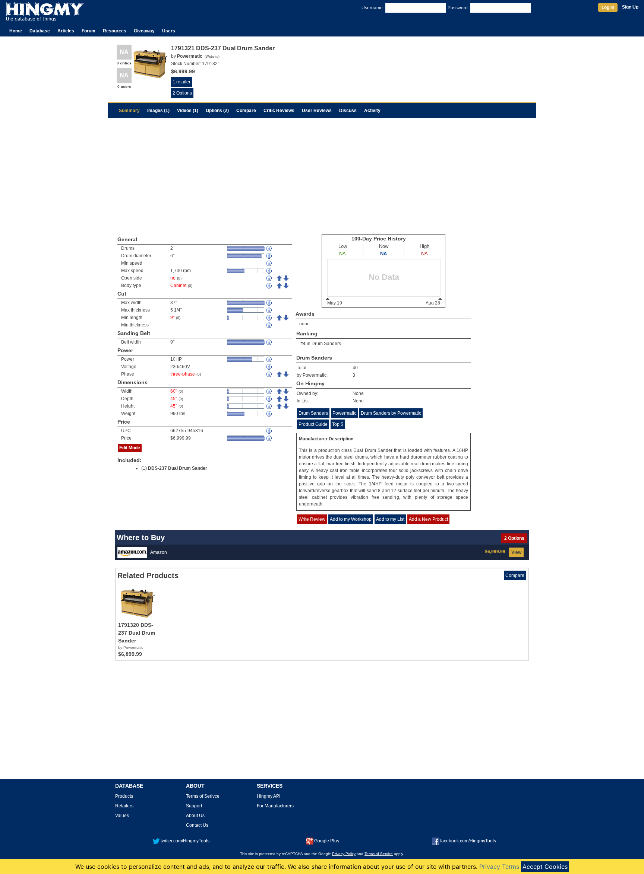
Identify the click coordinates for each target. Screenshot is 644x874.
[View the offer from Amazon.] (132, 552)
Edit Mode (129, 447)
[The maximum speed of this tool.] (269, 271)
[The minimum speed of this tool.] (269, 263)
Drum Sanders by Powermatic (391, 413)
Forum (88, 31)
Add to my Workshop (351, 519)
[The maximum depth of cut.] (269, 325)
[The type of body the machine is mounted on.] (269, 285)
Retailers (124, 805)
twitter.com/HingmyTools (185, 840)
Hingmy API (268, 796)
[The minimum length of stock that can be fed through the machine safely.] (269, 317)
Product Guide (313, 424)
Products (124, 796)
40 (355, 367)
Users (168, 31)
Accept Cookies (545, 866)
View (516, 552)
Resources (114, 31)
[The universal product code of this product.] (269, 431)
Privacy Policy (344, 854)
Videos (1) (187, 110)
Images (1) (158, 110)
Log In (608, 7)
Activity (372, 110)
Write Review (312, 519)
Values (122, 815)
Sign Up (630, 7)
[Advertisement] (322, 174)
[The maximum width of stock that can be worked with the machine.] (269, 303)
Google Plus (326, 840)
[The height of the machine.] (269, 406)
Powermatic (344, 413)
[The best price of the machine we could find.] (269, 438)
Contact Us (197, 825)
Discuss (348, 110)
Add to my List (390, 519)
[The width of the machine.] (269, 391)
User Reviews (317, 110)
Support (194, 805)
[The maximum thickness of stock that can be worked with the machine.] (269, 310)
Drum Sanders (326, 343)
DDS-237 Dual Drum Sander (177, 468)
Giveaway (144, 31)
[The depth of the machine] (269, 399)
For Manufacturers (275, 805)
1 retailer (181, 81)
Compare (246, 110)
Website (212, 56)
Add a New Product (428, 519)
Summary (129, 110)
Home (15, 31)
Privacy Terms (499, 866)
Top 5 (337, 424)
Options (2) (217, 110)
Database (39, 31)
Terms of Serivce (203, 796)
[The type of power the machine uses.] (269, 374)
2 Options (182, 93)
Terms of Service (378, 854)
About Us (195, 815)
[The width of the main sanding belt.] (269, 342)
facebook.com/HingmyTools (468, 840)
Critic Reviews (278, 110)
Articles (65, 31)
